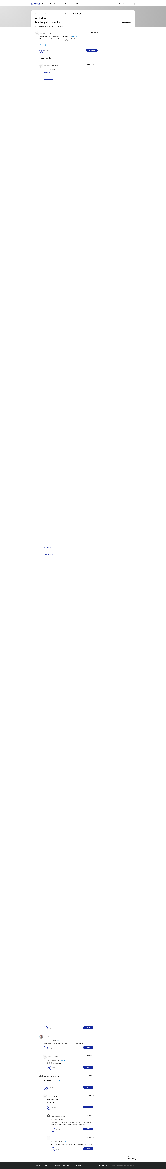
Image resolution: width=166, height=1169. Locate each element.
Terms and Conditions (61, 1165)
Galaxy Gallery (54, 4)
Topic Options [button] (126, 22)
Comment (92, 50)
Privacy (78, 1165)
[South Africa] (35, 4)
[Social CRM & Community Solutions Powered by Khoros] (132, 1158)
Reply (88, 1027)
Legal (90, 1165)
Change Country (103, 1165)
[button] (95, 32)
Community (45, 4)
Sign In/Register (123, 4)
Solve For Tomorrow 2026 (72, 4)
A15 (44, 45)
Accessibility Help (41, 1165)
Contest (62, 4)
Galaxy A (74, 36)
